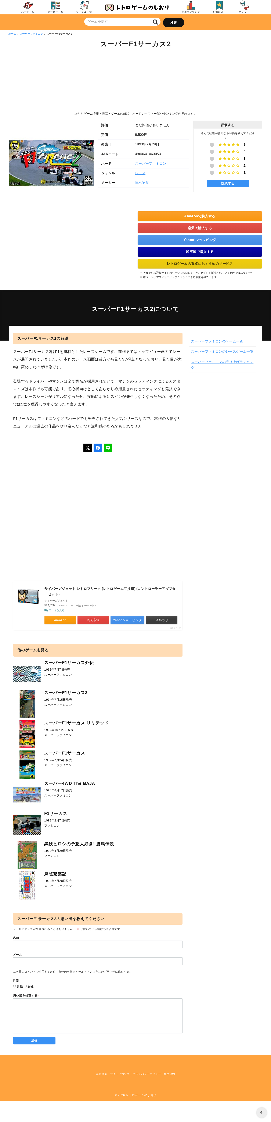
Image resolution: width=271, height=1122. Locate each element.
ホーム (12, 33)
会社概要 (101, 1074)
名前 (16, 938)
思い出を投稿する (26, 995)
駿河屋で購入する (200, 251)
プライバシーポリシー (147, 1074)
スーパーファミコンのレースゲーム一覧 (222, 351)
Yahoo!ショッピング (200, 240)
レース (140, 173)
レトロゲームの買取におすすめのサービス (200, 263)
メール (17, 954)
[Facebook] (98, 448)
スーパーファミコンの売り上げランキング (222, 364)
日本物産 (142, 182)
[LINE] (108, 448)
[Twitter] (87, 448)
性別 (16, 980)
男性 (20, 986)
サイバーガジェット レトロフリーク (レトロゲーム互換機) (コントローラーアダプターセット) (110, 591)
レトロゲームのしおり (141, 1095)
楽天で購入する (200, 228)
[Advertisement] (135, 80)
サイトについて (120, 1074)
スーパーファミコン (31, 33)
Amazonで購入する (199, 216)
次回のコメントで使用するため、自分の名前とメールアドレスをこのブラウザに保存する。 (74, 971)
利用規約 (169, 1074)
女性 (31, 986)
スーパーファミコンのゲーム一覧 (217, 341)
